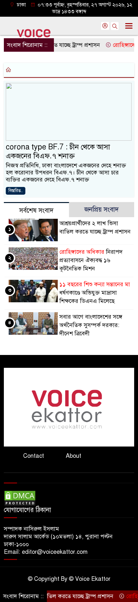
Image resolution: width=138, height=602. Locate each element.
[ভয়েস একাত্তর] (69, 406)
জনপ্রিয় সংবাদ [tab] (101, 210)
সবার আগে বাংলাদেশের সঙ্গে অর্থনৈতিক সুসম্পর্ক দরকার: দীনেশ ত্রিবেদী (90, 325)
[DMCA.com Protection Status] (20, 497)
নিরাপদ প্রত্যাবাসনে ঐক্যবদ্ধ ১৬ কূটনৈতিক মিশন (91, 260)
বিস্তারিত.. (15, 190)
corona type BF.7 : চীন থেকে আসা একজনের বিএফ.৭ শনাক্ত (58, 151)
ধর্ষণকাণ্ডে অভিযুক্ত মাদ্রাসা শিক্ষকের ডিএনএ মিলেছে (94, 293)
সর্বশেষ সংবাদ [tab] (36, 211)
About (73, 455)
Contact (33, 455)
